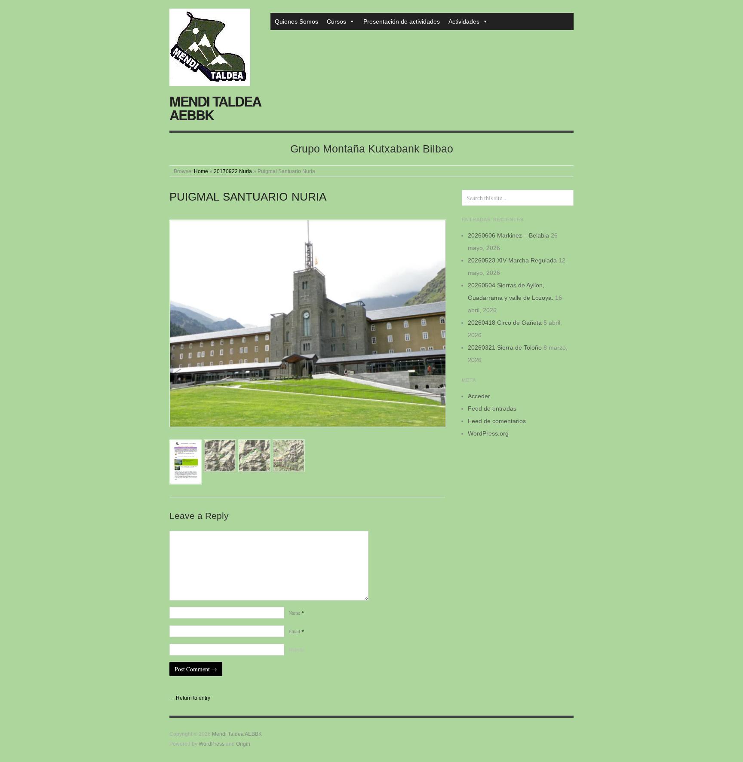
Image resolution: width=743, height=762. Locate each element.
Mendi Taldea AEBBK (215, 108)
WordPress (211, 744)
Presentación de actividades (401, 21)
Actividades (463, 21)
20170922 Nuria (233, 171)
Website (296, 649)
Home (201, 171)
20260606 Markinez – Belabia (508, 235)
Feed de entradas (492, 408)
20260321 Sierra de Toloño (505, 347)
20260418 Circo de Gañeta (505, 322)
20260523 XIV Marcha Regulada (512, 260)
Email (296, 631)
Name (296, 613)
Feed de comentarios (497, 421)
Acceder (479, 396)
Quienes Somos (296, 21)
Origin (243, 744)
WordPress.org (488, 433)
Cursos (336, 21)
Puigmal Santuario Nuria (247, 197)
